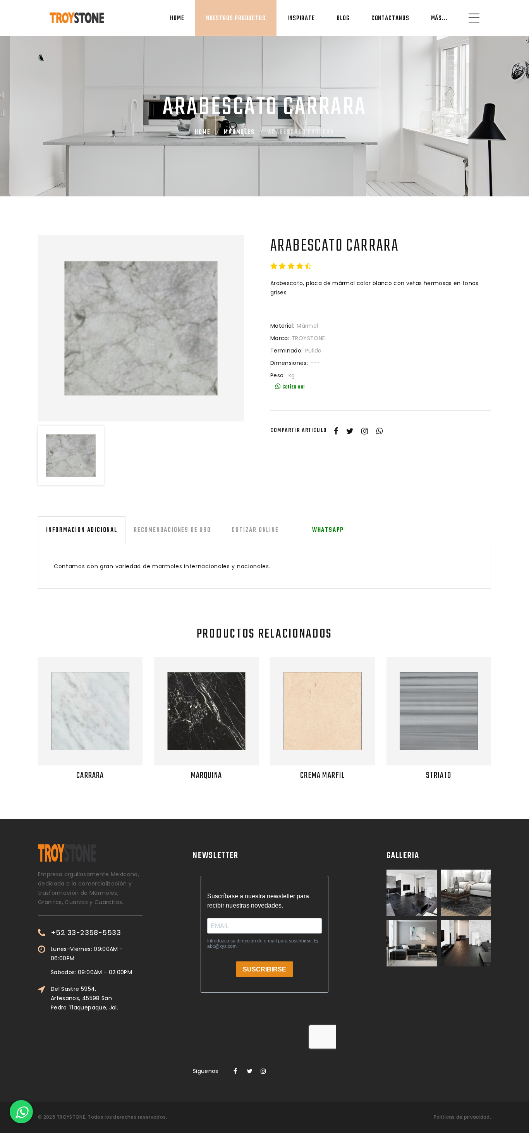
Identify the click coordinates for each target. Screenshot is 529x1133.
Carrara (90, 775)
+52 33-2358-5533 (86, 932)
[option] (141, 328)
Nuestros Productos (236, 19)
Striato (438, 775)
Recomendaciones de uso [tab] (172, 530)
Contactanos (390, 19)
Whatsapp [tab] (328, 530)
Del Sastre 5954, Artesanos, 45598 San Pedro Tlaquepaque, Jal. (84, 998)
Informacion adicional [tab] (81, 530)
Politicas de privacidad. (462, 1117)
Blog (343, 19)
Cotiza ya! (293, 387)
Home (177, 19)
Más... (439, 19)
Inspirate (301, 19)
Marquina (206, 775)
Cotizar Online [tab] (255, 530)
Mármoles (239, 132)
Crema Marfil (322, 775)
